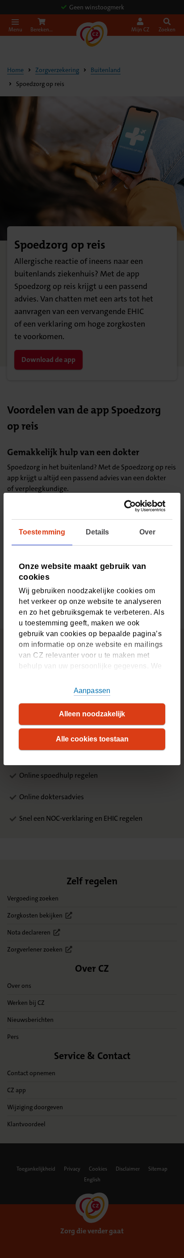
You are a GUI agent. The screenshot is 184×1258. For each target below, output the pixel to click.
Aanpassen (92, 690)
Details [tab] (97, 532)
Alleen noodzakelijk (92, 714)
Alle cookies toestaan (92, 739)
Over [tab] (147, 532)
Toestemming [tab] (42, 532)
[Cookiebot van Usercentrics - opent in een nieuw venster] (127, 506)
